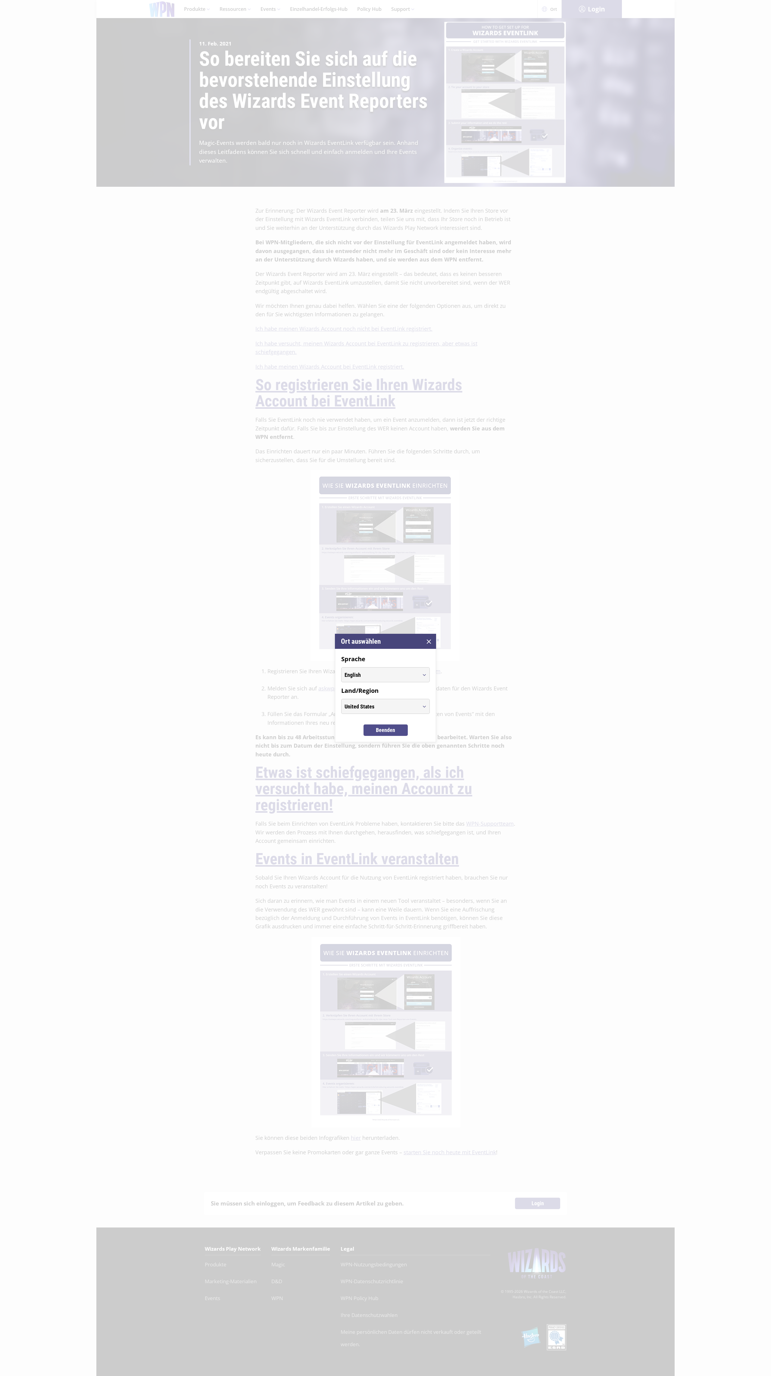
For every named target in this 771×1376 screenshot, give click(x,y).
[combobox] (380, 675)
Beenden (385, 730)
